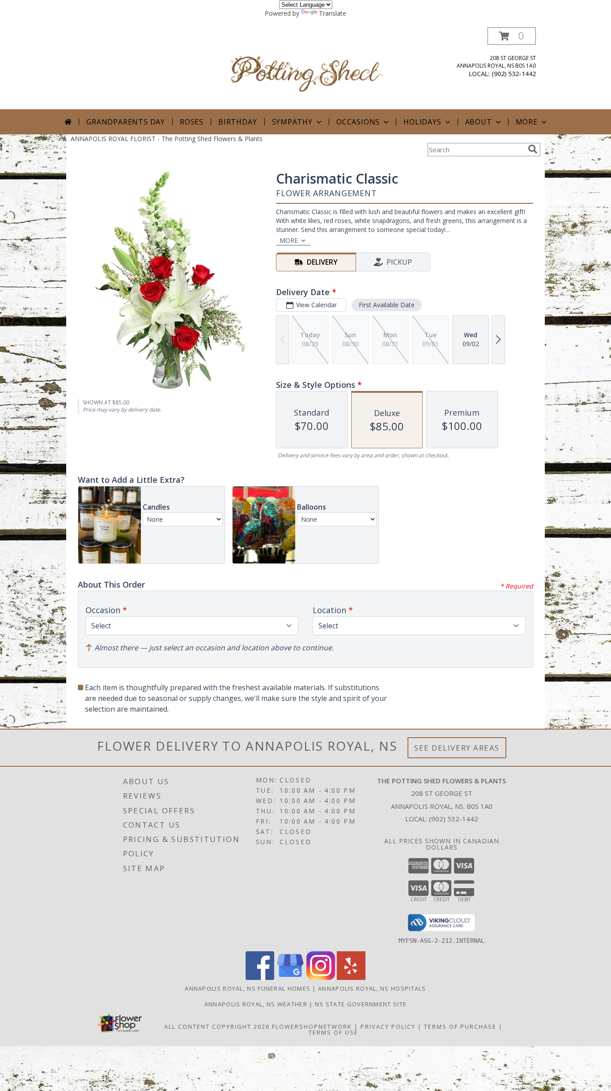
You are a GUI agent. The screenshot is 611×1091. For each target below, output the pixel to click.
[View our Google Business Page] (290, 977)
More (527, 122)
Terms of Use (333, 1032)
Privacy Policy (388, 1026)
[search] (533, 149)
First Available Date (387, 305)
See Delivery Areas (457, 748)
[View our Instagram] (320, 977)
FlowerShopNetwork (312, 1026)
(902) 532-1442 (514, 73)
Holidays (422, 122)
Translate (332, 13)
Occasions (358, 122)
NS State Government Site (361, 1004)
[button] (512, 36)
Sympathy (292, 122)
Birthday (237, 122)
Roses (192, 122)
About (478, 122)
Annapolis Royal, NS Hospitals (372, 988)
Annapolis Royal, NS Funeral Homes (247, 988)
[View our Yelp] (351, 977)
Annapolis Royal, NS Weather (255, 1004)
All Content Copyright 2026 (217, 1026)
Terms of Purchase (460, 1026)
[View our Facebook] (260, 977)
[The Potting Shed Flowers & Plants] (306, 68)
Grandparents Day (125, 122)
